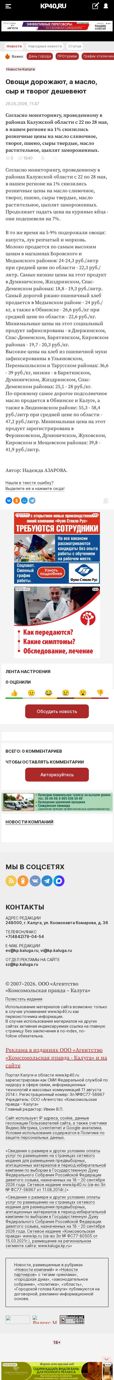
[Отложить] (43, 158)
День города (39, 56)
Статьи (74, 46)
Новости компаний (29, 822)
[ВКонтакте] (9, 500)
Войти (105, 6)
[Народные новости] (95, 5)
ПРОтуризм (67, 56)
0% (14, 693)
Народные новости (45, 46)
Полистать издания (24, 999)
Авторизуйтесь (57, 774)
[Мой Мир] (24, 500)
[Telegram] (32, 500)
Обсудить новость (57, 711)
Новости (14, 46)
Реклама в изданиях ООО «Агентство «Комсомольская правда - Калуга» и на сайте (56, 1058)
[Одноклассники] (16, 500)
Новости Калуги (20, 69)
